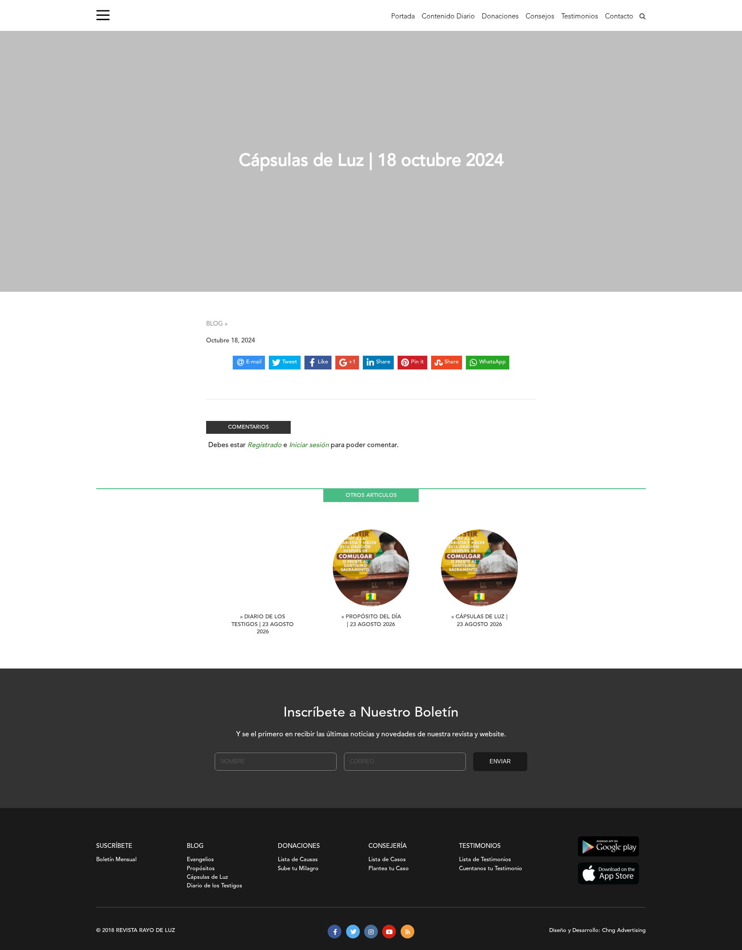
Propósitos (201, 868)
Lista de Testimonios (485, 859)
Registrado (264, 445)
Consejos (540, 16)
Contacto (619, 16)
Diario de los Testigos (214, 886)
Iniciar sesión (309, 445)
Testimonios (579, 16)
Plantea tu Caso (388, 868)
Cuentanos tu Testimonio (490, 868)
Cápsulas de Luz (207, 877)
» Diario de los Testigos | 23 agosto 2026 (262, 624)
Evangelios (200, 859)
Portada (403, 16)
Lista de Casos (387, 859)
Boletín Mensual (116, 859)
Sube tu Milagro (298, 868)
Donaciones (500, 16)
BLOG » (217, 324)
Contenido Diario (448, 16)
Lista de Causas (298, 859)
